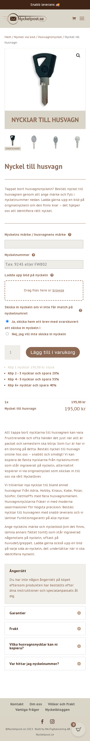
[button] (78, 55)
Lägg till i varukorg (52, 352)
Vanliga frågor (27, 710)
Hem (8, 37)
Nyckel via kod (24, 37)
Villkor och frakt (61, 704)
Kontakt (17, 704)
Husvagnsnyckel (50, 37)
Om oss (36, 704)
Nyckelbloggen (57, 710)
